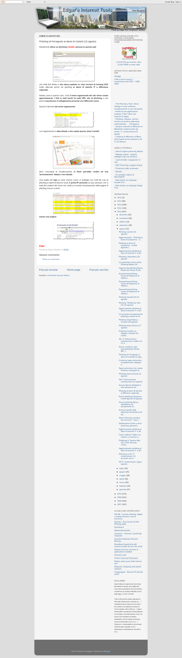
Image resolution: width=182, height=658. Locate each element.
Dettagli (117, 76)
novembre (123, 218)
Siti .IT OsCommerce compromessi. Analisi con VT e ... (130, 341)
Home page (73, 269)
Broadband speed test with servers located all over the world (128, 545)
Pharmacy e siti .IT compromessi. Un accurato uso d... (127, 456)
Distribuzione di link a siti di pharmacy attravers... (130, 424)
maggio (122, 475)
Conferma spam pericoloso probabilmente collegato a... (130, 362)
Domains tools (120, 555)
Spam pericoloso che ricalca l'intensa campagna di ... (131, 369)
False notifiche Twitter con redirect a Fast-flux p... (130, 436)
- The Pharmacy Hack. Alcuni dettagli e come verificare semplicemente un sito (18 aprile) (128, 106)
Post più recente (48, 269)
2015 (119, 198)
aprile (122, 479)
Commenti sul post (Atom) (58, 275)
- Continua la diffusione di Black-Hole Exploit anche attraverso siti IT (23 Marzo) (128, 139)
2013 (119, 205)
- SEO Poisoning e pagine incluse (128, 165)
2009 (119, 497)
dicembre (123, 215)
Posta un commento (51, 259)
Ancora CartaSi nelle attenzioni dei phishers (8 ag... (130, 412)
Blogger (107, 651)
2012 (119, 208)
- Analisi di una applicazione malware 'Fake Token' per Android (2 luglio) (126, 114)
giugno (122, 472)
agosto (122, 229)
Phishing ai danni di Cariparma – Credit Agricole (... (128, 245)
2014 (119, 201)
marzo (122, 482)
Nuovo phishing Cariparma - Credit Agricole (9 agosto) (131, 397)
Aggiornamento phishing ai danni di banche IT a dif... (130, 252)
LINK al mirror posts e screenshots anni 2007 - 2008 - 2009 (127, 81)
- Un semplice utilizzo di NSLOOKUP (124, 176)
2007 (119, 504)
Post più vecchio (98, 269)
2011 (119, 212)
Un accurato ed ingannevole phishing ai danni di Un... (131, 315)
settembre (123, 225)
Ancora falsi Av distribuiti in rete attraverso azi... (130, 386)
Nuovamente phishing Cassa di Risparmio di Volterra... (129, 276)
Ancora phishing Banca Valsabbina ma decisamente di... (128, 404)
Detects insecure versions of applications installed (126, 551)
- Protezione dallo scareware (126, 168)
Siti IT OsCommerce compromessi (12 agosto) (130, 381)
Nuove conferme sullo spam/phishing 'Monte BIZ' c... (129, 349)
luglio (121, 468)
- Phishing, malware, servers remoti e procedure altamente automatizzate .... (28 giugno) (126, 121)
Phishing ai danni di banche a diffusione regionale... (130, 392)
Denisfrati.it (119, 527)
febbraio (123, 486)
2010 (119, 494)
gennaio (123, 489)
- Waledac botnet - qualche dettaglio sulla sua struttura (125, 156)
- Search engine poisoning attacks (128, 151)
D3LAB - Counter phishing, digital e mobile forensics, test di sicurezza (128, 516)
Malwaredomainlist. (122, 530)
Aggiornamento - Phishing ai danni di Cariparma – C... (131, 238)
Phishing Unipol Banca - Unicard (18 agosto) (129, 321)
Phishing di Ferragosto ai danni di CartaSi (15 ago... (131, 356)
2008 (119, 501)
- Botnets (118, 172)
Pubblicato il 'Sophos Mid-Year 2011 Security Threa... (130, 443)
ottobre (122, 222)
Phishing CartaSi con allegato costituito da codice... (128, 333)
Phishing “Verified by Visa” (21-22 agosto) (130, 304)
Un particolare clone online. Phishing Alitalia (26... (130, 263)
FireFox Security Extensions (126, 558)
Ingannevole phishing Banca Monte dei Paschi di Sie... (131, 269)
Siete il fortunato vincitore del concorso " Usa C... (129, 419)
